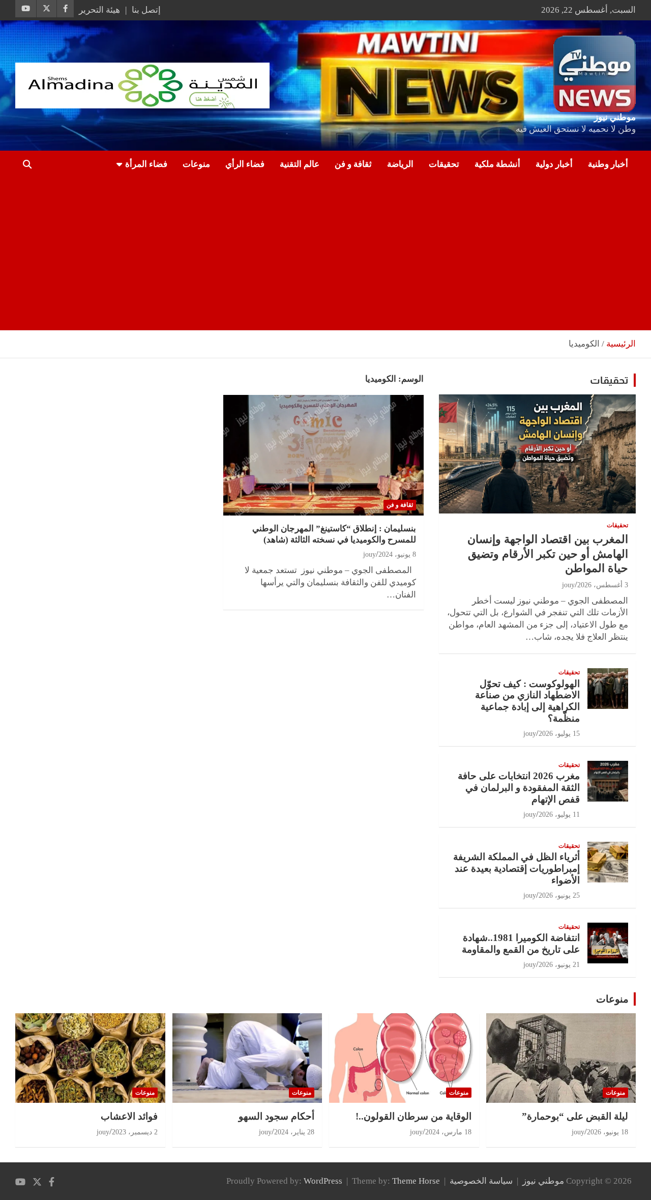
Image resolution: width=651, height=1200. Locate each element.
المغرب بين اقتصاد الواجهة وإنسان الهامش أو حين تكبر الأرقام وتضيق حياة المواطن (547, 554)
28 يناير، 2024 (294, 1132)
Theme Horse (416, 1181)
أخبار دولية (554, 164)
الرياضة (400, 164)
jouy (369, 554)
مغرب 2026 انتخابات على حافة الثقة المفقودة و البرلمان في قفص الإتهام (519, 787)
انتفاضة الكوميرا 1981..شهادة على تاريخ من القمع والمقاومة (521, 943)
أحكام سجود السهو (276, 1116)
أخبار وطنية (608, 164)
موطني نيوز (615, 117)
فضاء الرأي (244, 164)
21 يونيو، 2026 (559, 964)
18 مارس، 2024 (448, 1132)
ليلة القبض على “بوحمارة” (575, 1116)
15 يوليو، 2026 (559, 733)
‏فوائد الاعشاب (129, 1116)
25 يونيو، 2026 (559, 895)
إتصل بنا (146, 10)
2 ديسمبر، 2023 (135, 1132)
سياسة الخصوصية (481, 1181)
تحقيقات (444, 164)
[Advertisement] (339, 254)
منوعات (196, 164)
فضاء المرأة (146, 164)
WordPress (323, 1181)
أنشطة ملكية (497, 164)
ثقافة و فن (353, 164)
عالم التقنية (299, 164)
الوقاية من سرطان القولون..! (413, 1116)
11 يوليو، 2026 (559, 814)
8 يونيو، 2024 (397, 554)
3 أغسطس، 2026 (602, 585)
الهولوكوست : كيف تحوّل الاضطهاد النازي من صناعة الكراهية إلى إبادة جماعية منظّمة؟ (527, 701)
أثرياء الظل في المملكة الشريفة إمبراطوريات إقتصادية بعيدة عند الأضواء (516, 868)
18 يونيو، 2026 (607, 1132)
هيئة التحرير (99, 10)
